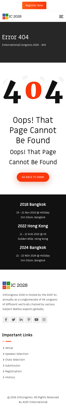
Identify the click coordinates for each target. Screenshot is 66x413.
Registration (13, 371)
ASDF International (35, 402)
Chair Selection (15, 360)
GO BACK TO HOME (33, 177)
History (10, 377)
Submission (12, 366)
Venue (9, 348)
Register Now (34, 5)
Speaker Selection (16, 354)
